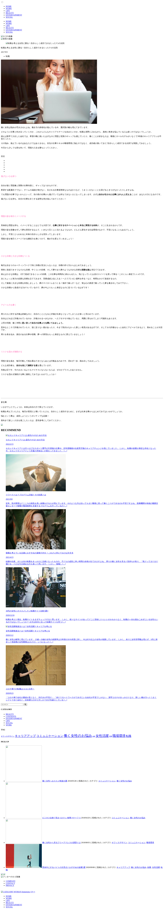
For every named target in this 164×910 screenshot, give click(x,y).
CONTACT (10, 883)
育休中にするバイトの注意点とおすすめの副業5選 (63, 867)
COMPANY (10, 881)
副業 (94, 736)
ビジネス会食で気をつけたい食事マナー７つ (61, 818)
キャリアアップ (25, 735)
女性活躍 (102, 736)
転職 (128, 736)
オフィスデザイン (7, 736)
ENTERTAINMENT (14, 15)
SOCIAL (9, 17)
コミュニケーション (49, 735)
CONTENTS (11, 716)
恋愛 (110, 736)
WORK (9, 8)
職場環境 (118, 736)
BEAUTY (10, 13)
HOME (9, 6)
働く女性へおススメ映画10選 (54, 781)
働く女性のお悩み (78, 736)
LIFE (8, 11)
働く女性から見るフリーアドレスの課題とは (61, 843)
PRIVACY (10, 885)
